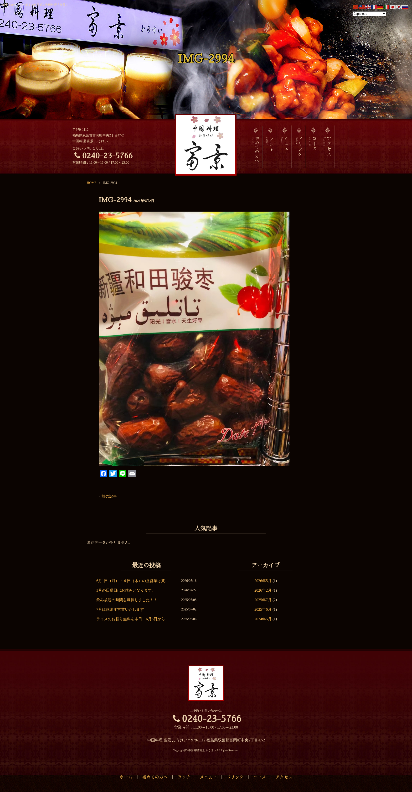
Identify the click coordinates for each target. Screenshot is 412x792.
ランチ (183, 777)
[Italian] (387, 7)
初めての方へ (155, 777)
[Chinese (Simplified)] (356, 7)
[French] (374, 7)
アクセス (284, 777)
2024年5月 (263, 619)
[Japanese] (393, 7)
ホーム (125, 777)
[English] (368, 7)
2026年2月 (263, 590)
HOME (92, 183)
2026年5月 (263, 581)
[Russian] (405, 7)
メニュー (208, 777)
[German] (380, 7)
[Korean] (399, 7)
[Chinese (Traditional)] (362, 7)
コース (259, 777)
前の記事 (109, 496)
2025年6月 (263, 609)
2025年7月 (263, 600)
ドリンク (234, 777)
